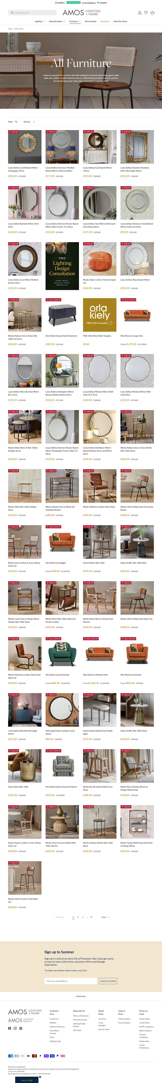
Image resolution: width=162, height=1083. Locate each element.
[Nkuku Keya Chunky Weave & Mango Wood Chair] (137, 766)
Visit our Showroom (81, 1016)
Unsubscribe (144, 1041)
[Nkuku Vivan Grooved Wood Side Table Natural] (62, 822)
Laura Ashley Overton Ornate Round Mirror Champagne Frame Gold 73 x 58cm (62, 450)
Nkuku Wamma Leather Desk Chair (99, 506)
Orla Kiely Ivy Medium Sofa (95, 674)
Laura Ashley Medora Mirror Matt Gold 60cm (135, 393)
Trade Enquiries (124, 1019)
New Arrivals (90, 21)
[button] (152, 12)
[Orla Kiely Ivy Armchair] (137, 654)
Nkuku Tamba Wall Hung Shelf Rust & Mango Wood (136, 844)
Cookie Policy (144, 1023)
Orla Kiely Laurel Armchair (57, 674)
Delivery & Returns (57, 1027)
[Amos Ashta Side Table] (25, 766)
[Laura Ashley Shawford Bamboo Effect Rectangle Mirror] (137, 147)
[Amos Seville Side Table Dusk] (137, 710)
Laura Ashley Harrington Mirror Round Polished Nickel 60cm (60, 393)
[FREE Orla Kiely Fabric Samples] (99, 315)
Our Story (102, 1019)
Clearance (105, 21)
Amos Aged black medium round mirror (60, 732)
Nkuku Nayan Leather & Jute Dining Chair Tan (24, 844)
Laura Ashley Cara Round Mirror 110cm (97, 169)
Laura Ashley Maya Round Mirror (135, 279)
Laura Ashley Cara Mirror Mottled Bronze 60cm (23, 281)
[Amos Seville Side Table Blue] (137, 542)
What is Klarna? (145, 1031)
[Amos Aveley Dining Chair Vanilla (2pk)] (99, 710)
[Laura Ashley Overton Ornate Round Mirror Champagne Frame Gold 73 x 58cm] (62, 427)
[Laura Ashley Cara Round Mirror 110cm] (99, 147)
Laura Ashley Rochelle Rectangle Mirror (22, 732)
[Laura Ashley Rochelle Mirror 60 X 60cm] (25, 203)
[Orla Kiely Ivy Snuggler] (62, 542)
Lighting (38, 21)
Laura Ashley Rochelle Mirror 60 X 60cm (23, 225)
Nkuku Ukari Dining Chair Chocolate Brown (136, 508)
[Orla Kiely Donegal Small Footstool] (62, 315)
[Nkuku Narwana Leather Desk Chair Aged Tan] (25, 654)
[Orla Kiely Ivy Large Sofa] (137, 315)
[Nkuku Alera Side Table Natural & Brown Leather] (62, 598)
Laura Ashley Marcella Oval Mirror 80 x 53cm (23, 393)
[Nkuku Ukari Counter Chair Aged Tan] (25, 878)
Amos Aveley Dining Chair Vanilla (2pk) (98, 732)
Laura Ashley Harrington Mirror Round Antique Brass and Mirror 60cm (97, 450)
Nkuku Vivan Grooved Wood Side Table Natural (61, 844)
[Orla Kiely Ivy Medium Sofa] (99, 654)
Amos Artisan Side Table (94, 563)
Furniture (73, 21)
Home (10, 29)
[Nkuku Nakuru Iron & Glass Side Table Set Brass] (25, 315)
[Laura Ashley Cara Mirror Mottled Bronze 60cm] (25, 259)
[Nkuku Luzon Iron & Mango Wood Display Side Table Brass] (25, 598)
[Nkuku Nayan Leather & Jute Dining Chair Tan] (25, 822)
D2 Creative (33, 1074)
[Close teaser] (40, 1077)
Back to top (81, 996)
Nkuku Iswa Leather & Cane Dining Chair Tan (24, 564)
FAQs (52, 1037)
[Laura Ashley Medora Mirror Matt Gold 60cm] (137, 371)
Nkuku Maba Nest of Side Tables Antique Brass (23, 449)
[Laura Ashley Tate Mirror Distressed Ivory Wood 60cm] (99, 203)
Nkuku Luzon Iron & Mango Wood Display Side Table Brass (23, 620)
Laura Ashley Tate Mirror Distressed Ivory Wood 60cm (99, 225)
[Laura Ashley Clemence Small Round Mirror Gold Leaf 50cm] (137, 203)
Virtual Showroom (80, 1020)
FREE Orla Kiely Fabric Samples (97, 335)
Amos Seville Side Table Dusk (133, 730)
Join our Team (103, 1029)
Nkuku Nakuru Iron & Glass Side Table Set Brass (22, 337)
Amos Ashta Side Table (18, 786)
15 (91, 917)
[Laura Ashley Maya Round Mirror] (137, 259)
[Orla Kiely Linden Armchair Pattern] (62, 766)
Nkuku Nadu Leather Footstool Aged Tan (99, 281)
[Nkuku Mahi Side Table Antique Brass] (25, 486)
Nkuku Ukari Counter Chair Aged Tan (23, 900)
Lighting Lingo (55, 1041)
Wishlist (53, 1023)
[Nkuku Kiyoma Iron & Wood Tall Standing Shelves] (62, 486)
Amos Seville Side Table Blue (133, 563)
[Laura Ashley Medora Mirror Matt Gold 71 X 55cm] (99, 371)
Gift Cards (77, 1030)
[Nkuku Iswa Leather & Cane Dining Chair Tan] (25, 542)
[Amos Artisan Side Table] (99, 542)
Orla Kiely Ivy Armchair (130, 674)
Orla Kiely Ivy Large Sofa (131, 335)
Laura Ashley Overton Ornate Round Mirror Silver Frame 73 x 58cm (62, 225)
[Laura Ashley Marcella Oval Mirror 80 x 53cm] (25, 371)
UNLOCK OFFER (108, 981)
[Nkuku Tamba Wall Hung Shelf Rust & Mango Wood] (137, 822)
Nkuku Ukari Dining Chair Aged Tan (136, 619)
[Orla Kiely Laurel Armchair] (62, 654)
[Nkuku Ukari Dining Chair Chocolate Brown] (137, 486)
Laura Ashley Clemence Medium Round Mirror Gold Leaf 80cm (60, 169)
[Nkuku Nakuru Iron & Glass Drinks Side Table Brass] (137, 427)
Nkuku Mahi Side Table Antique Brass (22, 508)
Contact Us (54, 1019)
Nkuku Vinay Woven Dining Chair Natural (98, 620)
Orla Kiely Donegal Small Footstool (61, 335)
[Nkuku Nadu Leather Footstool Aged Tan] (99, 259)
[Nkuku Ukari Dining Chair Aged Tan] (137, 598)
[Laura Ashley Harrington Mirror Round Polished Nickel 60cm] (62, 371)
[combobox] (32, 12)
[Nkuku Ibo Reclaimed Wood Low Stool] (99, 766)
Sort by (27, 121)
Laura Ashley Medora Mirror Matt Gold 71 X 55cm (98, 393)
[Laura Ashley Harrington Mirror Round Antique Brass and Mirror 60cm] (99, 427)
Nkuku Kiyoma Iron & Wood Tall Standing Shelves (60, 508)
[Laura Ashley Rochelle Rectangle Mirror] (25, 710)
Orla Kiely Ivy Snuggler (56, 563)
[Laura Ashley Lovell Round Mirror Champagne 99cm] (25, 147)
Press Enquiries (124, 1023)
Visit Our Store (120, 21)
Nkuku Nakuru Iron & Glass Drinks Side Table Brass (136, 449)
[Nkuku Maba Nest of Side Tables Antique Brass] (25, 427)
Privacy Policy (144, 1019)
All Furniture (19, 29)
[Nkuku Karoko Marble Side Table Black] (99, 822)
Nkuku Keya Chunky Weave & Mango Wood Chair (134, 788)
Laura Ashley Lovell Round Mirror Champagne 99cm (23, 169)
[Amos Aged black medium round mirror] (62, 710)
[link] (58, 917)
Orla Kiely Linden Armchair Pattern (61, 786)
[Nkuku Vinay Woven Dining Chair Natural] (99, 598)
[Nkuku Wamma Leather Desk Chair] (99, 486)
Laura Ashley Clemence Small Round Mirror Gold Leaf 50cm (136, 225)
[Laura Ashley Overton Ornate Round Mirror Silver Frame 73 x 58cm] (62, 203)
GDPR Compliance (146, 1027)
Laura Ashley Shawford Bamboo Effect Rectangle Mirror (134, 169)
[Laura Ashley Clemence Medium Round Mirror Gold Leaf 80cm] (62, 147)
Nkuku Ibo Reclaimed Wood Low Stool (98, 788)
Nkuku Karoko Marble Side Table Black (98, 844)
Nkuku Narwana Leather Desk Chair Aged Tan (24, 676)
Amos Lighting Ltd (19, 1067)
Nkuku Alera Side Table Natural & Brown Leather (61, 620)
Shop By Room (55, 21)
